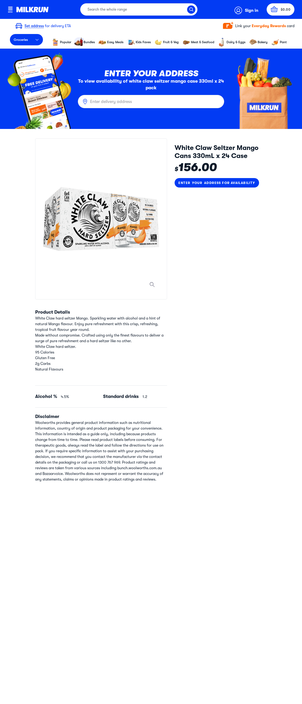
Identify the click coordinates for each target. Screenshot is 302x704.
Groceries (21, 40)
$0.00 (286, 9)
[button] (258, 26)
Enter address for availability (216, 183)
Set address (34, 26)
